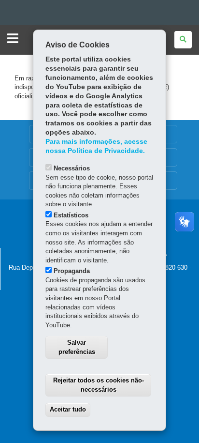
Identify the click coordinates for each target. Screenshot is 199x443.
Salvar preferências (76, 347)
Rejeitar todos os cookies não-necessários (98, 385)
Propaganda (72, 271)
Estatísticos (71, 215)
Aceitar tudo (68, 409)
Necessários (72, 168)
